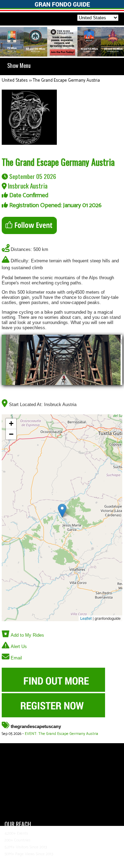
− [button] (11, 434)
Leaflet (86, 618)
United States (15, 80)
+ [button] (11, 423)
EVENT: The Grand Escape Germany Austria (61, 734)
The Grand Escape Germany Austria (66, 80)
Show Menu (19, 65)
